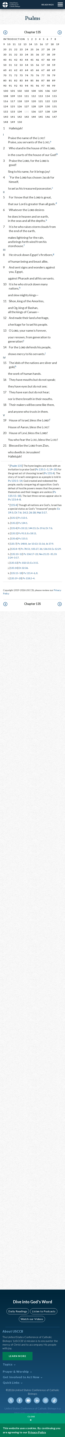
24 (26, 49)
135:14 (14, 567)
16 (41, 44)
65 (32, 70)
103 (26, 90)
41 (10, 59)
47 (42, 59)
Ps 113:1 (22, 517)
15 (36, 44)
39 (53, 54)
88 (48, 80)
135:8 (14, 548)
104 (33, 90)
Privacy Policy (37, 1432)
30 (4, 54)
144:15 (32, 528)
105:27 (34, 548)
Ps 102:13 (24, 562)
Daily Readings (17, 1311)
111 (26, 96)
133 (12, 111)
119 (26, 101)
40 (4, 59)
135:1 (14, 517)
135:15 (14, 573)
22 (15, 49)
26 (37, 49)
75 (32, 75)
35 (32, 54)
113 (40, 96)
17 (46, 44)
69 (53, 70)
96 (37, 85)
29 (53, 49)
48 (48, 59)
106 (47, 90)
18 (52, 44)
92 (15, 85)
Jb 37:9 (49, 543)
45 (32, 59)
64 (26, 70)
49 (53, 59)
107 (54, 90)
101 (12, 90)
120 (33, 101)
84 (26, 80)
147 (54, 116)
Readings (48, 4)
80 (4, 80)
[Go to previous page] (5, 32)
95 (32, 85)
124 (5, 106)
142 (19, 116)
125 (12, 106)
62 (15, 70)
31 (10, 54)
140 (5, 116)
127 (26, 106)
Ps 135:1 (41, 469)
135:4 (13, 504)
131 (54, 106)
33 (21, 54)
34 (26, 54)
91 (10, 85)
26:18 (32, 512)
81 (10, 80)
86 (37, 80)
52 (15, 65)
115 (54, 96)
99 (53, 85)
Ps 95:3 (22, 533)
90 (4, 85)
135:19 (14, 578)
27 (42, 49)
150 (19, 122)
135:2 (14, 523)
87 (42, 80)
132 (5, 111)
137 (40, 111)
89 (53, 80)
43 (21, 59)
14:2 (25, 512)
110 (19, 96)
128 (33, 106)
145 (40, 116)
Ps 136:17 (29, 554)
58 (48, 65)
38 (48, 54)
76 (37, 75)
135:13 (14, 562)
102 (19, 90)
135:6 (14, 538)
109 (12, 96)
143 (26, 116)
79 (53, 75)
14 (30, 44)
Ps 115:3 (22, 538)
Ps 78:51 (25, 548)
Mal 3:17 (42, 512)
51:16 (42, 543)
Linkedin (37, 1400)
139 (54, 111)
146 (47, 116)
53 (21, 65)
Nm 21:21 (44, 554)
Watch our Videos (32, 1318)
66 (37, 70)
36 (37, 54)
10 (8, 44)
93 (21, 85)
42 (15, 59)
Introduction (14, 39)
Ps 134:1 (22, 523)
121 (40, 101)
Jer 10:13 (33, 543)
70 (4, 75)
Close (31, 1416)
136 (33, 111)
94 (26, 85)
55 (32, 65)
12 (19, 44)
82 (15, 80)
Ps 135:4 (49, 473)
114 (47, 96)
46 (37, 59)
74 (26, 75)
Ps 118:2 (27, 578)
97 (42, 85)
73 (21, 75)
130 (47, 106)
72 (15, 75)
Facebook (19, 1400)
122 (47, 101)
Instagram (45, 1400)
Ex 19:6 (40, 528)
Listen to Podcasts (43, 1311)
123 (54, 101)
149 (12, 122)
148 (5, 122)
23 (21, 49)
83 (21, 80)
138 (47, 111)
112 (33, 96)
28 (48, 49)
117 (12, 101)
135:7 (13, 543)
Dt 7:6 (18, 512)
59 (53, 65)
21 (10, 49)
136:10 (47, 548)
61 (10, 70)
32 (15, 54)
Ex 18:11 (31, 533)
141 (12, 116)
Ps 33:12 (22, 528)
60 (4, 70)
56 (37, 65)
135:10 (14, 554)
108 (5, 96)
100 (5, 90)
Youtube (28, 1400)
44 (26, 59)
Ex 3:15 (34, 562)
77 (42, 75)
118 (19, 101)
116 (5, 101)
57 (42, 65)
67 (42, 70)
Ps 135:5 (13, 480)
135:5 (14, 533)
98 (48, 85)
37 (42, 54)
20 (4, 49)
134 (19, 111)
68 (48, 70)
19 (57, 44)
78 (48, 75)
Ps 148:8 (22, 543)
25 (32, 49)
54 (26, 65)
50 (4, 65)
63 (21, 70)
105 (40, 90)
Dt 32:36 (23, 567)
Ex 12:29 (56, 548)
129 (40, 106)
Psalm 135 (16, 465)
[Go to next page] (60, 32)
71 (10, 75)
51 (10, 65)
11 (14, 44)
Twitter (11, 1400)
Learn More (17, 1356)
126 (19, 106)
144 (33, 116)
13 (25, 44)
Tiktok (54, 1400)
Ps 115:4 (13, 499)
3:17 (16, 557)
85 (32, 80)
